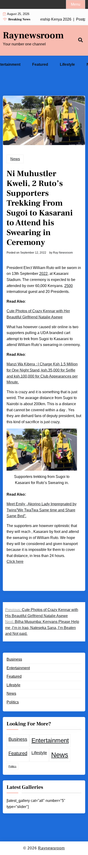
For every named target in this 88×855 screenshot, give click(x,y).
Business (14, 659)
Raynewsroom (33, 35)
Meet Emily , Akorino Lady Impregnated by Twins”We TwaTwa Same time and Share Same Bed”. (42, 510)
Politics (13, 702)
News (15, 159)
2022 (43, 274)
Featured (40, 64)
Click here (15, 562)
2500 (68, 286)
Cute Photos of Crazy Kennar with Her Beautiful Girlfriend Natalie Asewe (38, 314)
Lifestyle (67, 64)
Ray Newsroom (63, 252)
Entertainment (18, 668)
